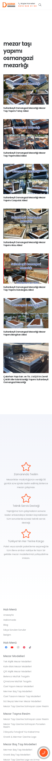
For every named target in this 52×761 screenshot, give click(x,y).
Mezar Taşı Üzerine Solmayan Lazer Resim (26, 706)
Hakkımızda (9, 619)
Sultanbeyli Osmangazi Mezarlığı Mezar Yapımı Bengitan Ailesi (24, 333)
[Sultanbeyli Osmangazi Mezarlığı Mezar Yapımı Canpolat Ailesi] (26, 179)
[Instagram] (18, 647)
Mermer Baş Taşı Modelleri (17, 691)
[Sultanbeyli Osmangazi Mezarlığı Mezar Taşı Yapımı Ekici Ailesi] (26, 134)
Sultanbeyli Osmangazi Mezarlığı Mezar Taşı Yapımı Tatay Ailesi (24, 109)
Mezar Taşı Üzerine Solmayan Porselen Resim (24, 726)
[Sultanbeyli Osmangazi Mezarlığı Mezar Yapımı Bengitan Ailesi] (26, 313)
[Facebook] (6, 647)
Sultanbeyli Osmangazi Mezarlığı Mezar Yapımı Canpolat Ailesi (24, 199)
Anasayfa (8, 615)
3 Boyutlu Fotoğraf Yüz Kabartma (21, 731)
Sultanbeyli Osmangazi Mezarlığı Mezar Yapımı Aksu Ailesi (24, 244)
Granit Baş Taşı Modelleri (16, 754)
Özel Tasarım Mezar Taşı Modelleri (22, 696)
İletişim (7, 634)
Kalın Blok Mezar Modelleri (17, 666)
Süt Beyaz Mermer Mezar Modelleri (22, 701)
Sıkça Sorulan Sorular (14, 629)
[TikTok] (30, 647)
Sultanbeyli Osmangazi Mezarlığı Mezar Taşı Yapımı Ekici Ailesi (24, 154)
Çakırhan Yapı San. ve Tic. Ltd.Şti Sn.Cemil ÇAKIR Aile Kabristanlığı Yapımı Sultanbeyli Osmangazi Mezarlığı (25, 379)
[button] (40, 5)
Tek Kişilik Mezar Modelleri (17, 661)
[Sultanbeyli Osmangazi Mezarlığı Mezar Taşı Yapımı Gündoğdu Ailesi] (26, 268)
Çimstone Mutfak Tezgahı (17, 681)
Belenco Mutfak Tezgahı (16, 676)
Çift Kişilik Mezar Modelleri (17, 671)
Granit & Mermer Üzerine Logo (19, 736)
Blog (5, 624)
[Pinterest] (24, 647)
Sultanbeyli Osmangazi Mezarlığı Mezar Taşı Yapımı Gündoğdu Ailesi (24, 289)
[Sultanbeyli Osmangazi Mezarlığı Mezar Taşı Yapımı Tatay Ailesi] (26, 89)
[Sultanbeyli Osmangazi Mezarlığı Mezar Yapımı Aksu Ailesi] (26, 224)
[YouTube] (12, 647)
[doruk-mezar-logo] (9, 5)
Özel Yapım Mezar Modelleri (18, 686)
